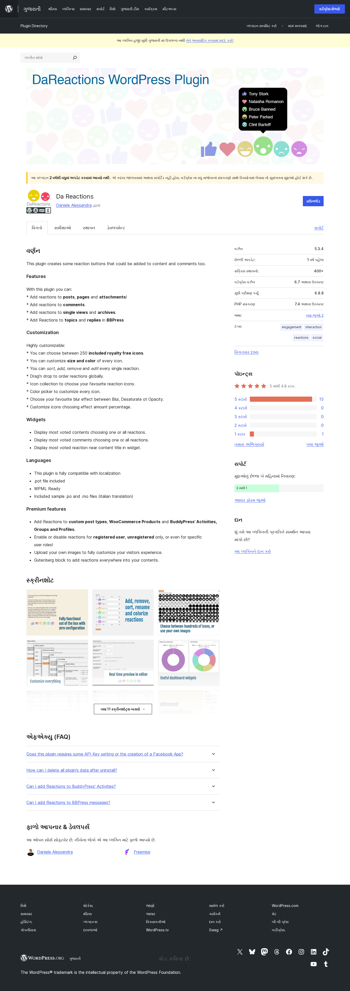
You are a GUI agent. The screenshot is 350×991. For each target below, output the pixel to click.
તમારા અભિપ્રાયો (249, 444)
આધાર (150, 914)
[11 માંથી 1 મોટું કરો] (81, 596)
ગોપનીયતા (28, 930)
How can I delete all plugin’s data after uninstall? (71, 770)
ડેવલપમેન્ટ (116, 227)
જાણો (150, 905)
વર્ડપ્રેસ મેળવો (329, 9)
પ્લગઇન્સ (90, 922)
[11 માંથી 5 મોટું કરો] (146, 646)
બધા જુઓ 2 (315, 315)
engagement (291, 327)
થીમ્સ (87, 914)
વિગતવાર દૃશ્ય (246, 352)
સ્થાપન (89, 227)
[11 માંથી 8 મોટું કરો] (146, 697)
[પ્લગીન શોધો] (75, 58)
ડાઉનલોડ (313, 201)
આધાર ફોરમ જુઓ (249, 500)
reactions (301, 337)
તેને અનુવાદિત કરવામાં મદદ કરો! (209, 40)
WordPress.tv (157, 930)
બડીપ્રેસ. (279, 930)
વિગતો (37, 227)
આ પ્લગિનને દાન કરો (252, 551)
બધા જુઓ (315, 444)
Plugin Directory (34, 26)
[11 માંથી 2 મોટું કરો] (146, 596)
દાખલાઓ (90, 930)
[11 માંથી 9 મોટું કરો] (212, 697)
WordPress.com (285, 905)
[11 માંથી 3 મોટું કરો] (212, 596)
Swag (216, 930)
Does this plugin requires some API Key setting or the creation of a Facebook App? (104, 754)
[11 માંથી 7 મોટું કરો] (81, 697)
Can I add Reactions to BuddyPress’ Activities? (71, 786)
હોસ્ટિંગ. (26, 922)
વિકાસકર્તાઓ (156, 922)
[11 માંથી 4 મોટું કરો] (81, 646)
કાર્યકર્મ (214, 914)
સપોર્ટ (319, 227)
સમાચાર (26, 914)
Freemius (142, 851)
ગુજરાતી (75, 958)
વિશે (23, 905)
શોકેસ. (88, 905)
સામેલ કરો (216, 905)
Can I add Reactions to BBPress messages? (68, 802)
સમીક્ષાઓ (62, 227)
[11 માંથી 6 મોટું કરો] (212, 646)
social (317, 337)
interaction (313, 327)
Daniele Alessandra (74, 205)
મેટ (274, 914)
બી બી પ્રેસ (280, 922)
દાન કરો (215, 922)
